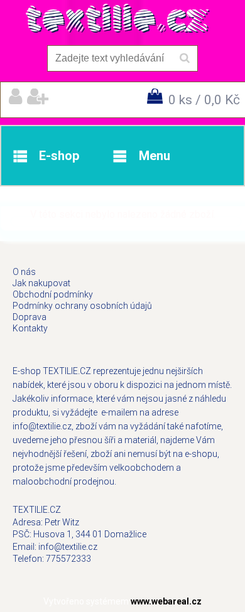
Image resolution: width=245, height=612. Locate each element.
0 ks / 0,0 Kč (204, 99)
